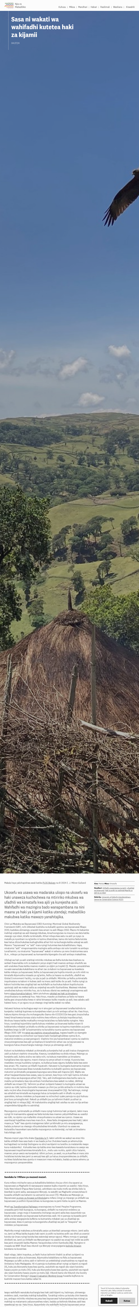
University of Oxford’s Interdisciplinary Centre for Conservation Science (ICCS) (112, 898)
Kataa (127, 1300)
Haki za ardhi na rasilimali (114, 890)
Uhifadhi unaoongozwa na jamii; (114, 888)
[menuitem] (129, 6)
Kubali (109, 1300)
